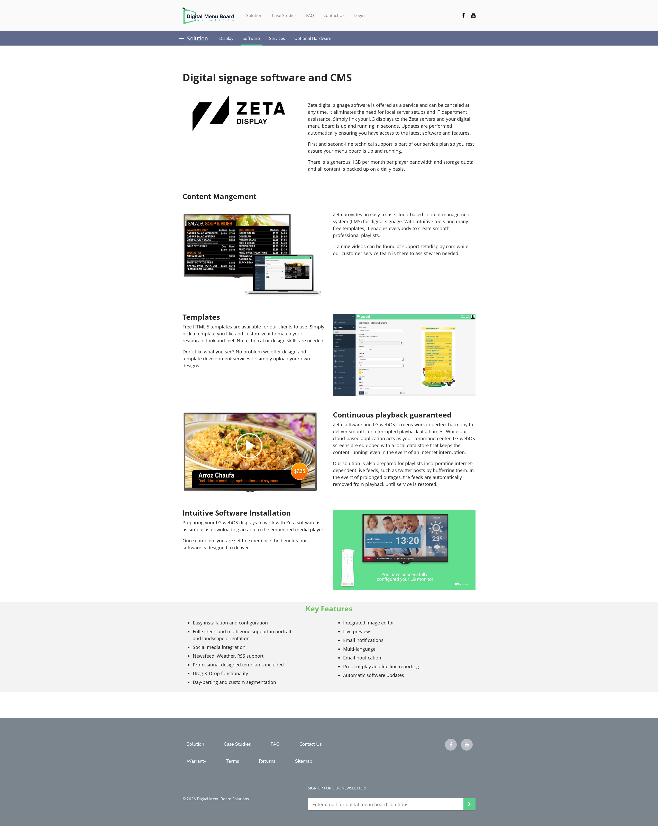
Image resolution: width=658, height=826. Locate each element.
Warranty (196, 761)
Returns (267, 761)
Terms (232, 761)
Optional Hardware (312, 38)
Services (277, 38)
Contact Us (334, 15)
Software (251, 38)
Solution (254, 15)
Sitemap (303, 761)
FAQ (310, 15)
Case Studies (284, 15)
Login (359, 15)
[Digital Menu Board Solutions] (208, 15)
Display (226, 38)
